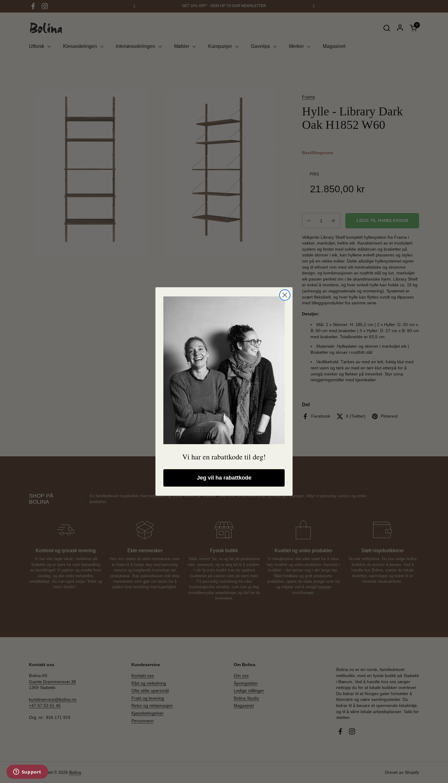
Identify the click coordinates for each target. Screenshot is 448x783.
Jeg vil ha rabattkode (224, 478)
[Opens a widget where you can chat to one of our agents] (27, 772)
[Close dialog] (284, 295)
